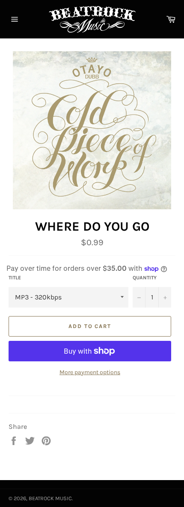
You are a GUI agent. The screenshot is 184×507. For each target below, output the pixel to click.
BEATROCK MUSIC (50, 498)
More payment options (89, 372)
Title (15, 278)
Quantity (145, 278)
